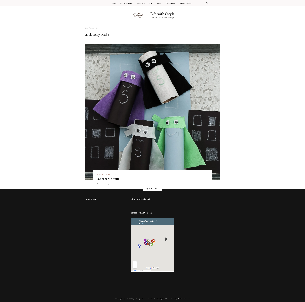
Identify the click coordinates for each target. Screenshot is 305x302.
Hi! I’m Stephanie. (126, 3)
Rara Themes (166, 299)
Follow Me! (153, 189)
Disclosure (187, 299)
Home (114, 3)
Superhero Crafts (108, 178)
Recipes (159, 3)
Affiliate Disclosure (186, 3)
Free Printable (170, 3)
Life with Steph (162, 14)
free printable (110, 175)
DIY (151, 3)
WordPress (181, 299)
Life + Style (141, 3)
